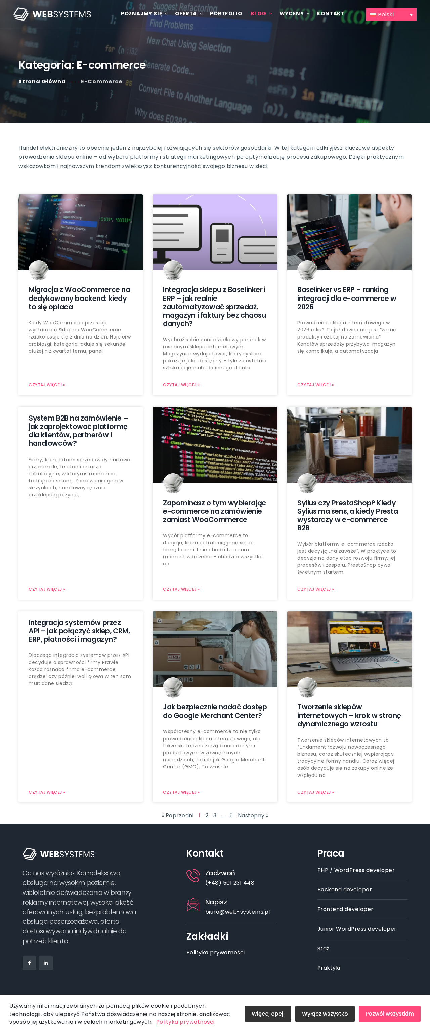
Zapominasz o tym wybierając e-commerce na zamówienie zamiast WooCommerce (214, 511)
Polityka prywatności (215, 952)
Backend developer (344, 889)
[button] (391, 14)
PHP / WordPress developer (356, 870)
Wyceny (292, 13)
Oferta (186, 13)
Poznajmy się (141, 13)
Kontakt (331, 13)
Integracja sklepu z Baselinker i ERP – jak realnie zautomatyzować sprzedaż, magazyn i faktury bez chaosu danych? (214, 306)
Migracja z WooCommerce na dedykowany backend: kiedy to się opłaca (79, 298)
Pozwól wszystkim (390, 1014)
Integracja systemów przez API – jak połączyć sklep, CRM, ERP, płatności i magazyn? (79, 631)
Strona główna (42, 81)
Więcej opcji (268, 1014)
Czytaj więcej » (47, 385)
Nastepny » (253, 815)
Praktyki (328, 968)
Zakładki (207, 936)
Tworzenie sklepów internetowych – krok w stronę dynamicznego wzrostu (349, 715)
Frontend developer (345, 909)
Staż (323, 948)
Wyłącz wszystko (325, 1014)
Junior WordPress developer (357, 929)
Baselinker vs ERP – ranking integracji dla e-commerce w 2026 (346, 298)
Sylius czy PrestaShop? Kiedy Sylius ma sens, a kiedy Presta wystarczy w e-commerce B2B (347, 515)
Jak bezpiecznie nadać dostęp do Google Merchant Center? (215, 711)
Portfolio (226, 13)
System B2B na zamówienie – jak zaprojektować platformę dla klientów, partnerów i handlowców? (78, 430)
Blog (258, 13)
